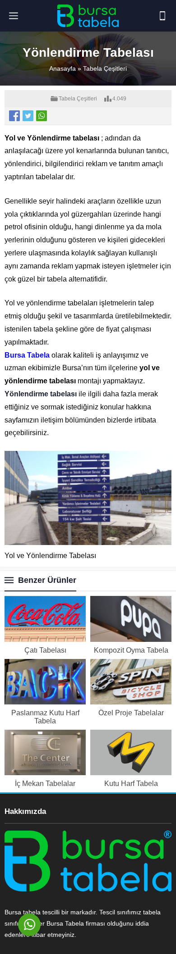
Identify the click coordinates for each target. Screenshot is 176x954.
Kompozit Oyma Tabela (131, 650)
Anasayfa (62, 68)
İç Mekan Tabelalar (45, 783)
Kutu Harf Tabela (131, 783)
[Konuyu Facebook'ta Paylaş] (14, 115)
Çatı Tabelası (45, 650)
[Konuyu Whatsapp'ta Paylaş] (41, 115)
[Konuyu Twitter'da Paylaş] (28, 115)
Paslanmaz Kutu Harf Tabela (45, 717)
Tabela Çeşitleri (105, 68)
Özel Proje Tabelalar (131, 713)
